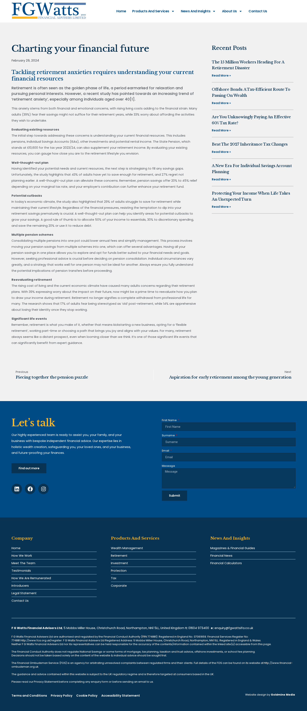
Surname (168, 435)
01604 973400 (198, 628)
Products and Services (150, 11)
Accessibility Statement (120, 695)
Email (166, 450)
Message (168, 466)
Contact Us (258, 11)
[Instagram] (43, 489)
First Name (169, 420)
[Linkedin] (16, 489)
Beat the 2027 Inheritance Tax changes (250, 144)
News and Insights (195, 11)
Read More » (221, 75)
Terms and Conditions (29, 695)
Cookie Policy (87, 695)
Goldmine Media (283, 694)
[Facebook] (30, 489)
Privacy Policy (61, 695)
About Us (229, 11)
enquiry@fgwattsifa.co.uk (234, 628)
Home (121, 11)
